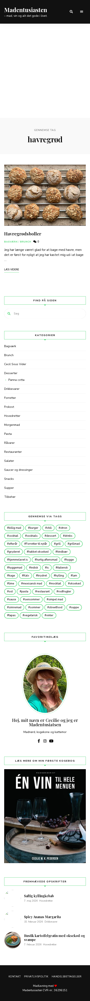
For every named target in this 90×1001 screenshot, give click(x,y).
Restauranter (13, 452)
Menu (81, 12)
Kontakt (15, 976)
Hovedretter (12, 416)
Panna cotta (16, 380)
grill (58, 544)
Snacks (9, 479)
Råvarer (9, 443)
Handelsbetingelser (67, 976)
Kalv (26, 576)
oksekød (75, 583)
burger (34, 528)
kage (12, 576)
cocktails (32, 536)
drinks (68, 536)
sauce (12, 599)
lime (11, 583)
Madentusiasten (25, 9)
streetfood (55, 607)
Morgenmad (12, 425)
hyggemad (15, 568)
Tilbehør (9, 497)
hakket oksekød (38, 552)
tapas (12, 615)
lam (74, 576)
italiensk (62, 568)
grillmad (74, 544)
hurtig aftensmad (46, 560)
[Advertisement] (45, 71)
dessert (51, 536)
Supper (9, 488)
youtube (51, 741)
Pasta (8, 434)
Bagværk (11, 241)
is (48, 568)
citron (63, 528)
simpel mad (55, 599)
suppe (75, 607)
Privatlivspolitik (36, 976)
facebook (39, 741)
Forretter (10, 398)
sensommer (32, 599)
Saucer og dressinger (18, 470)
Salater (9, 461)
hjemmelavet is (18, 560)
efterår (13, 544)
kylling (59, 576)
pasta (24, 591)
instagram (45, 741)
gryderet (14, 552)
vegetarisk (31, 615)
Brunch (25, 241)
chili (49, 528)
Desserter (10, 373)
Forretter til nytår (36, 544)
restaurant (43, 591)
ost (11, 591)
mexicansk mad (32, 583)
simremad (15, 607)
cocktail (13, 536)
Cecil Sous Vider (15, 364)
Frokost (9, 407)
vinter (49, 615)
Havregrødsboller (22, 233)
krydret (42, 576)
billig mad (15, 528)
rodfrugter (64, 591)
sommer (35, 607)
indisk (34, 568)
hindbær (62, 552)
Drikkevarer (11, 389)
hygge (70, 560)
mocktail (56, 583)
